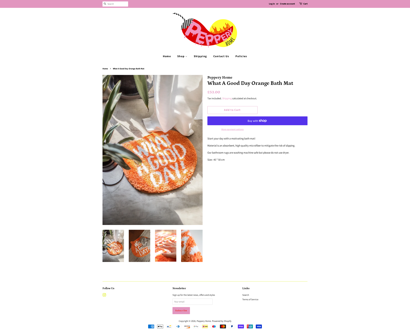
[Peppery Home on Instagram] (104, 295)
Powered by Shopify (221, 320)
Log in (272, 3)
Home (167, 56)
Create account (287, 3)
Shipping (200, 56)
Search (245, 294)
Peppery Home (204, 320)
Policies (241, 56)
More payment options (232, 129)
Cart (305, 3)
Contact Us (221, 56)
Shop (181, 56)
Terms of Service (250, 299)
